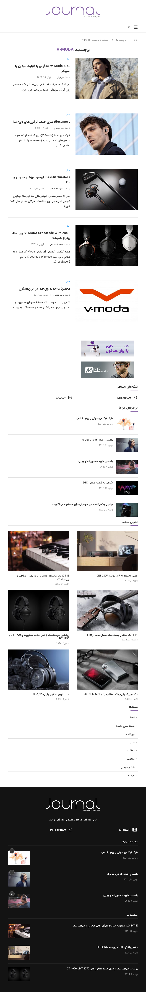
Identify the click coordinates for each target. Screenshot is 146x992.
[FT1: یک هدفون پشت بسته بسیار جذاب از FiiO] (107, 610)
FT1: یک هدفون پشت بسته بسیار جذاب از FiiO (112, 635)
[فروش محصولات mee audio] (109, 363)
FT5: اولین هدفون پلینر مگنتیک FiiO (49, 694)
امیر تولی (60, 77)
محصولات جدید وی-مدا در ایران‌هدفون (44, 288)
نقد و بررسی (128, 767)
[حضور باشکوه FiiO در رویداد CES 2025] (107, 551)
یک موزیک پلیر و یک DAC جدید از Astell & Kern (111, 694)
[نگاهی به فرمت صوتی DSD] (127, 488)
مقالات (131, 751)
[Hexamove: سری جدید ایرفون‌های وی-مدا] (106, 134)
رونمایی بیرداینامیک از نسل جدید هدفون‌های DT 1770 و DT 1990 (39, 637)
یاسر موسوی (59, 128)
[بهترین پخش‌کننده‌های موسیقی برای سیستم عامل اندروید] (127, 510)
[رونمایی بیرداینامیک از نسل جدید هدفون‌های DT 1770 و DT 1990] (38, 610)
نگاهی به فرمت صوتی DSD (98, 483)
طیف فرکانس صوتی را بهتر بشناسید (94, 418)
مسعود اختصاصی (56, 188)
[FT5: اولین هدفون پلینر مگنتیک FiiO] (38, 669)
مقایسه (130, 759)
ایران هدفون (58, 295)
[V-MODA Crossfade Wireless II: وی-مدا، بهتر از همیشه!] (106, 245)
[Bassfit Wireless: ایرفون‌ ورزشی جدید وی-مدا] (106, 189)
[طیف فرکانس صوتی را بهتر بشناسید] (127, 424)
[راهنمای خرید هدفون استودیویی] (127, 467)
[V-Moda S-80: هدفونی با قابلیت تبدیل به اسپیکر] (106, 78)
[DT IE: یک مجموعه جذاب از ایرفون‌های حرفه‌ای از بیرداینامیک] (38, 551)
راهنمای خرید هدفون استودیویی (95, 461)
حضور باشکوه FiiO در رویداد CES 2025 (117, 576)
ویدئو (131, 775)
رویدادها (130, 734)
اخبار (68, 59)
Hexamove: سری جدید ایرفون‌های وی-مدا (41, 121)
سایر (132, 742)
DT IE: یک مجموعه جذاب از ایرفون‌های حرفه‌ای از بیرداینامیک (43, 577)
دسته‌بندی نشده (125, 726)
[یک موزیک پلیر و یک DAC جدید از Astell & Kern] (107, 669)
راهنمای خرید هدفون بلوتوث (97, 440)
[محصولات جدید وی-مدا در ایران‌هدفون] (106, 301)
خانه (136, 40)
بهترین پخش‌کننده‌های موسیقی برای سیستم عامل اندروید (82, 504)
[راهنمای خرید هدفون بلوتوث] (127, 445)
